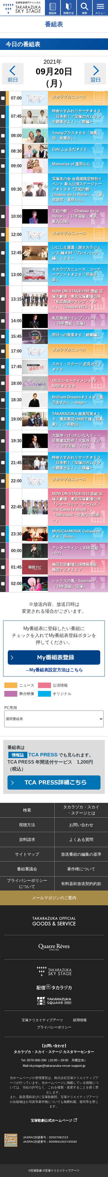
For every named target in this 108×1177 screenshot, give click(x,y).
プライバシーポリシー (54, 1027)
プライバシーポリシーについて (27, 883)
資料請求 (27, 839)
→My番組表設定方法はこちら (54, 669)
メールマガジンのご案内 (54, 897)
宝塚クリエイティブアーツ (42, 1020)
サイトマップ (27, 854)
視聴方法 (27, 824)
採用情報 (80, 1020)
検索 (27, 810)
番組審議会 (27, 869)
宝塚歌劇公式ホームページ (51, 1120)
